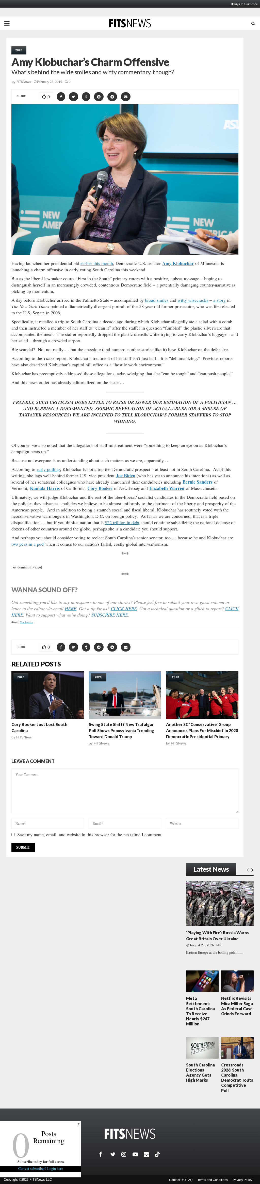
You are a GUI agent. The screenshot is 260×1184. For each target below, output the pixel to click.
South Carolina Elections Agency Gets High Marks (200, 1072)
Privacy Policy (242, 1180)
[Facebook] (104, 1154)
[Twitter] (115, 1154)
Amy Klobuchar (178, 263)
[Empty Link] (248, 870)
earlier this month (96, 263)
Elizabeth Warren (166, 488)
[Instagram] (127, 1154)
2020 (18, 50)
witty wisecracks (192, 300)
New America (26, 621)
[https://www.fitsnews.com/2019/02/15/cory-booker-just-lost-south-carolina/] (47, 695)
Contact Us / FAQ (180, 1180)
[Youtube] (138, 1154)
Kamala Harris (45, 488)
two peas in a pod (27, 544)
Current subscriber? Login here (40, 1168)
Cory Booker (99, 488)
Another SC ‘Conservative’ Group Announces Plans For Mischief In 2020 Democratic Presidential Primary (202, 730)
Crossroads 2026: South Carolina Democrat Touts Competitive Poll (237, 1077)
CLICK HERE (124, 608)
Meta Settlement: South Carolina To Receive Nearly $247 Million (200, 1011)
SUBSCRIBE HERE (109, 615)
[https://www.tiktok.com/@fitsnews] (158, 1154)
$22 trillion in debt (122, 522)
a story (219, 300)
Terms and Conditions (213, 1180)
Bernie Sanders (198, 482)
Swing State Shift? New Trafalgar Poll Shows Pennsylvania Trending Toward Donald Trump (121, 730)
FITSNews (24, 82)
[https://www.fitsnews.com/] (130, 1133)
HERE (70, 608)
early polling (48, 469)
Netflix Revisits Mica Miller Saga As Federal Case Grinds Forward (237, 1006)
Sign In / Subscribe (245, 4)
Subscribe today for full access (41, 1161)
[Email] (149, 1154)
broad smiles (156, 300)
